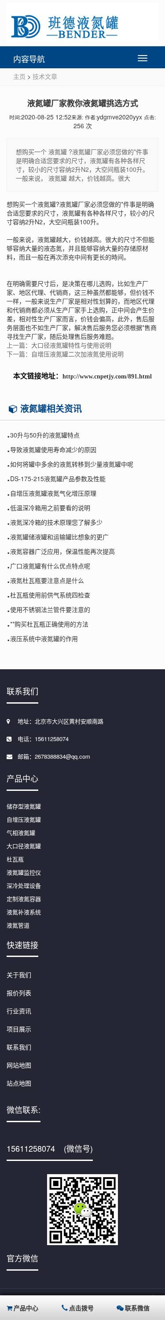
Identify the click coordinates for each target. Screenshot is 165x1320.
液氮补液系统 (24, 912)
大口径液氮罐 (24, 846)
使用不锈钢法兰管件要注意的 (50, 609)
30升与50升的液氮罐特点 (45, 434)
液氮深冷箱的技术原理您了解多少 (56, 522)
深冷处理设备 (24, 885)
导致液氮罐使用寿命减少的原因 (53, 449)
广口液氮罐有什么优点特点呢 (50, 565)
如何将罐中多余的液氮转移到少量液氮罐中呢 (71, 464)
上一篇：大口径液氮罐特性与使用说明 (59, 345)
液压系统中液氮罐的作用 (44, 638)
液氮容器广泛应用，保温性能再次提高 (62, 551)
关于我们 (19, 974)
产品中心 (26, 1307)
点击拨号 (81, 1307)
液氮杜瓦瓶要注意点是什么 (47, 580)
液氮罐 (46, 204)
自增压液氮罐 (24, 819)
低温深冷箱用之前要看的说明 (50, 507)
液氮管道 (18, 925)
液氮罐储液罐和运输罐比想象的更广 (59, 536)
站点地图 (19, 1083)
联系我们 (19, 1046)
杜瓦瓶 (15, 859)
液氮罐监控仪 (24, 872)
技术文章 (45, 76)
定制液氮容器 (24, 898)
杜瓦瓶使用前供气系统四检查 (50, 594)
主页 (19, 76)
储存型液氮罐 (24, 806)
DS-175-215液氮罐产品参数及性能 (58, 478)
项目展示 (19, 1028)
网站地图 (19, 1064)
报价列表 (19, 992)
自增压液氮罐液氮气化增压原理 (53, 493)
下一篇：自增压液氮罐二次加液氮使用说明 (65, 353)
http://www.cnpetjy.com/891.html (107, 376)
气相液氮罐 (21, 832)
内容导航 (29, 58)
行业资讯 (19, 1010)
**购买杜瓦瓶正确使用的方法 (49, 623)
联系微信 (137, 1307)
